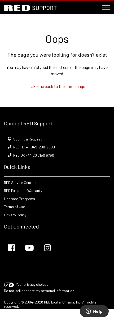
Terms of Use (14, 206)
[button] (106, 6)
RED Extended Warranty (23, 190)
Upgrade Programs (19, 198)
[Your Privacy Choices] (9, 284)
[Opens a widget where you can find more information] (94, 311)
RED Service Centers (20, 182)
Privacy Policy (15, 215)
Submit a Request (27, 139)
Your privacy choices (32, 284)
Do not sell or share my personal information (39, 290)
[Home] (30, 8)
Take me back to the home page (57, 86)
